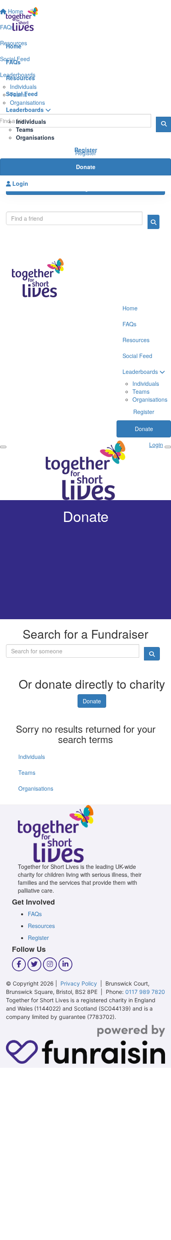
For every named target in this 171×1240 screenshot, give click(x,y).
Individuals (31, 121)
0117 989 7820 (145, 991)
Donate (85, 167)
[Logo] (85, 19)
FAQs (13, 62)
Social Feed (22, 94)
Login (19, 183)
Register (85, 150)
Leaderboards (25, 110)
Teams (24, 129)
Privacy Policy (78, 983)
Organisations (35, 137)
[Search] (153, 221)
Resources (20, 78)
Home (13, 46)
